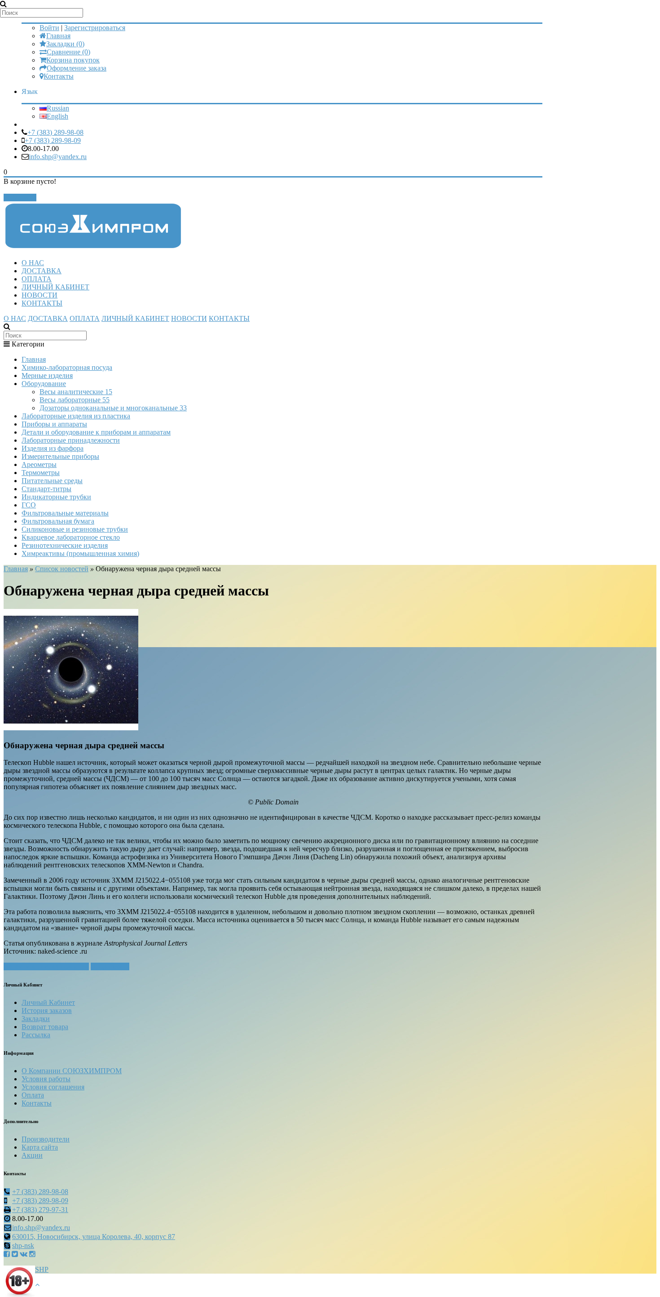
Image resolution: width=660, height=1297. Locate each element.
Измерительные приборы (60, 456)
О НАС (33, 263)
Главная (58, 36)
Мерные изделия (47, 375)
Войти (49, 27)
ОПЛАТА (37, 279)
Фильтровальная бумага (58, 521)
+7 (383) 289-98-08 (55, 132)
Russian (58, 108)
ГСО (29, 505)
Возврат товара (45, 1026)
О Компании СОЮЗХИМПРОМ (72, 1071)
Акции (32, 1155)
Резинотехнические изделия (65, 545)
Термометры (41, 472)
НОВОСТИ (39, 295)
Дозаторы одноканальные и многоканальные (113, 408)
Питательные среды (52, 480)
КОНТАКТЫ (42, 303)
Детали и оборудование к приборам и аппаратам (96, 432)
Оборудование (44, 383)
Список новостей (61, 569)
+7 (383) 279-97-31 (40, 1209)
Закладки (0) (65, 44)
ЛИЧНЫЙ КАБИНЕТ (55, 287)
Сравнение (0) (68, 52)
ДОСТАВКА (42, 271)
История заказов (47, 1010)
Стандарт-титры (46, 489)
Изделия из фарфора (53, 448)
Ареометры (39, 464)
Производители (46, 1139)
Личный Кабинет (48, 1002)
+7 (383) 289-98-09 (53, 140)
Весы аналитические (76, 391)
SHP (41, 1269)
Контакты (59, 76)
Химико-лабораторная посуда (67, 367)
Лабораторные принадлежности (71, 440)
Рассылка (36, 1035)
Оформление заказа (76, 68)
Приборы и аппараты (54, 424)
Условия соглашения (53, 1087)
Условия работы (46, 1079)
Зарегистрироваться (94, 27)
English (57, 116)
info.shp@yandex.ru (58, 156)
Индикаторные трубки (56, 497)
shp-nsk (23, 1245)
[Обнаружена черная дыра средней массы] (71, 728)
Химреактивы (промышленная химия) (80, 553)
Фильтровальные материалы (65, 513)
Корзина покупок (73, 60)
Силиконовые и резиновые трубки (75, 529)
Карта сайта (40, 1147)
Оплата (33, 1095)
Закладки (36, 1018)
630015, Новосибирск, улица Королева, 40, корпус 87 (93, 1236)
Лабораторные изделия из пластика (76, 416)
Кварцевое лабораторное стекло (71, 537)
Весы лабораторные (75, 400)
